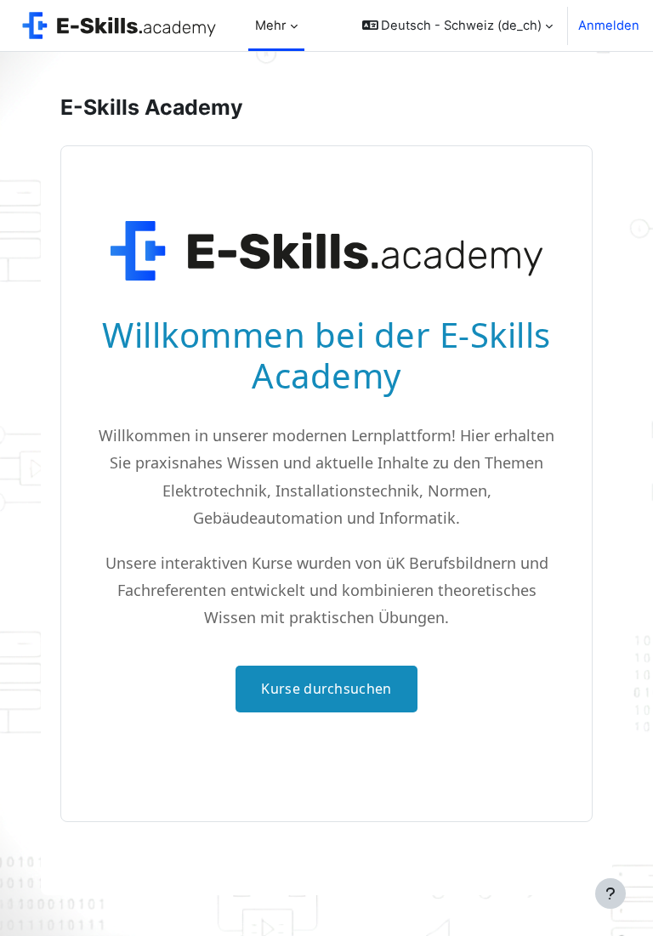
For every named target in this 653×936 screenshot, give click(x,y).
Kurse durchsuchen (326, 688)
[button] (458, 25)
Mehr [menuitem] (271, 25)
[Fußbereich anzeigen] (610, 893)
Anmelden (608, 25)
